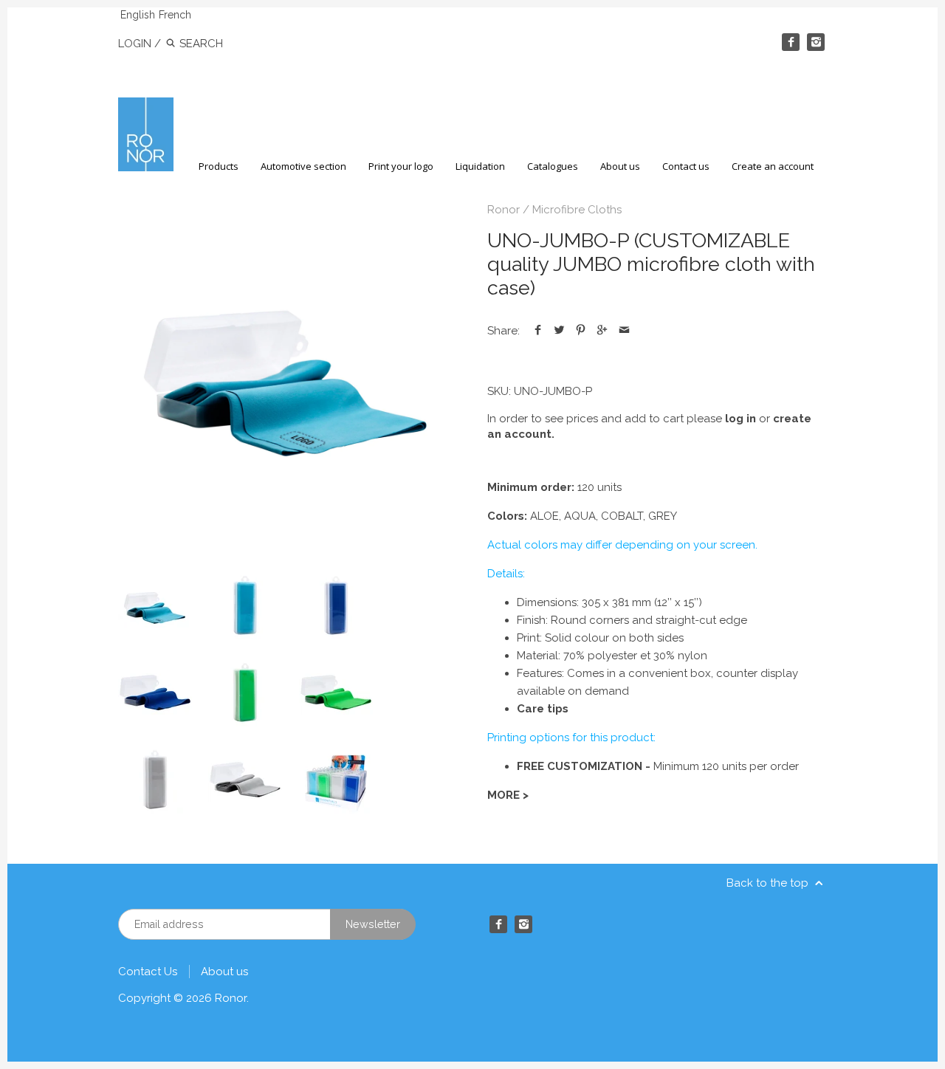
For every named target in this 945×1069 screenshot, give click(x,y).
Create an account (773, 166)
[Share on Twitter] (559, 330)
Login (134, 43)
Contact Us (147, 971)
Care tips (542, 708)
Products (218, 166)
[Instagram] (816, 42)
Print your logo (400, 166)
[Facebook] (791, 42)
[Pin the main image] (581, 330)
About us (620, 166)
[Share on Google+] (602, 330)
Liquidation (480, 166)
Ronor (503, 209)
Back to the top (768, 883)
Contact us (685, 166)
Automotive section (303, 166)
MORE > (508, 795)
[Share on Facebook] (538, 330)
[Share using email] (624, 330)
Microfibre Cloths (577, 209)
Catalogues (552, 166)
